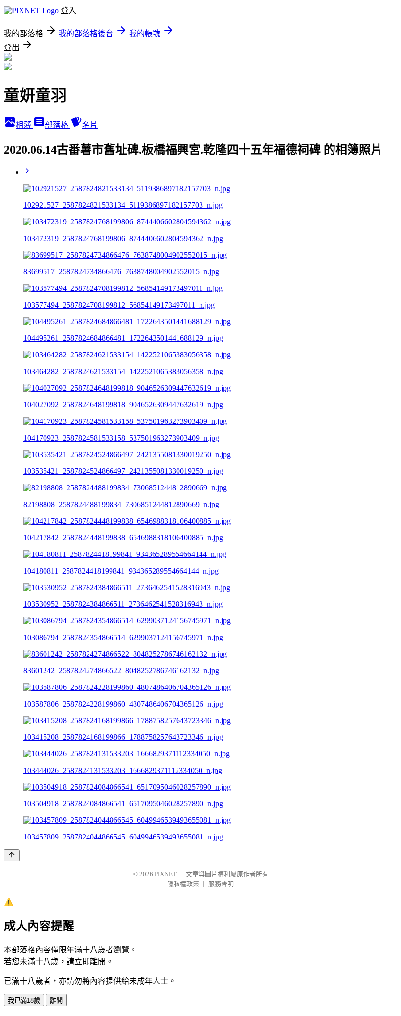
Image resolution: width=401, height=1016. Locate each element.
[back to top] (12, 855)
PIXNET (166, 874)
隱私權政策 (183, 883)
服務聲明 (221, 883)
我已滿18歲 (24, 1000)
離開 (56, 1000)
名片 (90, 125)
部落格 (57, 125)
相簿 (24, 125)
